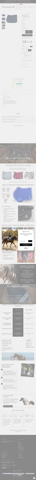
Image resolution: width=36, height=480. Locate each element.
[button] (17, 471)
